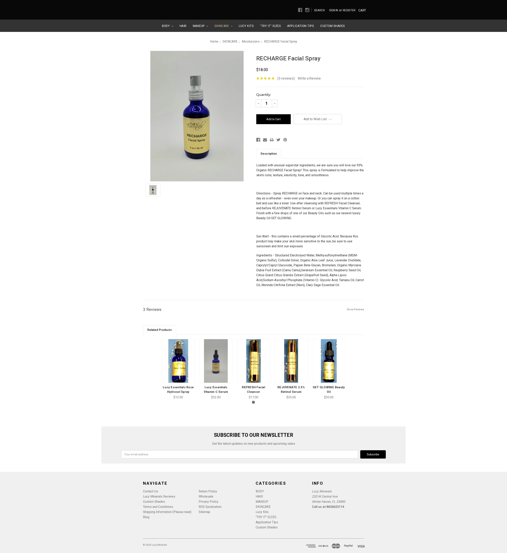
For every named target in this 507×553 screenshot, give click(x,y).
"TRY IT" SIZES (270, 26)
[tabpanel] (178, 369)
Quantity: (263, 95)
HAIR (183, 26)
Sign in (333, 10)
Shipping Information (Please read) (167, 512)
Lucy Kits (246, 26)
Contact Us (150, 491)
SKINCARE (222, 26)
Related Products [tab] (159, 330)
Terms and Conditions (158, 507)
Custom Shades (332, 26)
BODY (166, 26)
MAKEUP (199, 26)
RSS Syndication (210, 507)
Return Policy (208, 491)
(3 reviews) (286, 78)
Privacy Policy (208, 502)
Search (319, 10)
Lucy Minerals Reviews (159, 496)
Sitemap (204, 512)
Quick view (178, 356)
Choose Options (216, 366)
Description (269, 153)
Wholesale (206, 496)
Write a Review (309, 78)
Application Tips (300, 26)
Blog (146, 517)
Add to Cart (178, 366)
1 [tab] (253, 402)
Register (349, 10)
